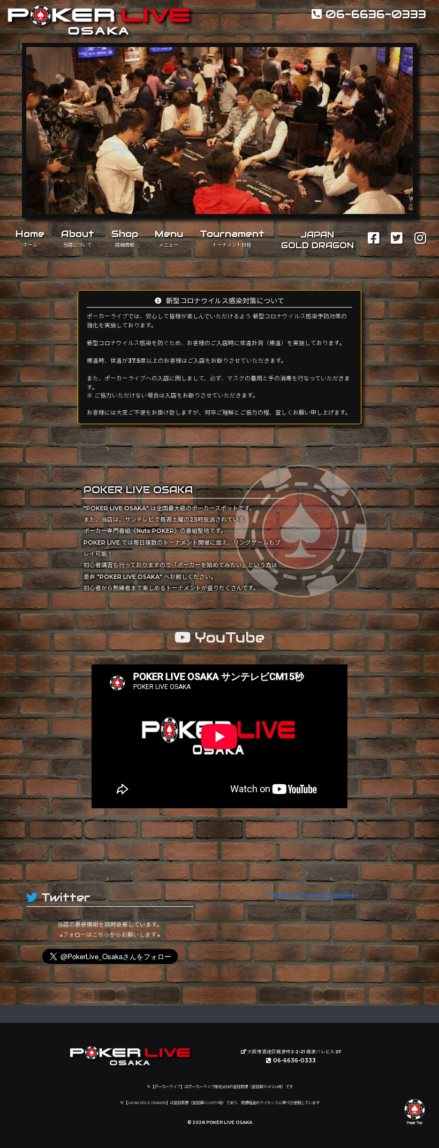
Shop (124, 238)
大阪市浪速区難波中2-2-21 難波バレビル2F (294, 1051)
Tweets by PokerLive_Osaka (311, 895)
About (77, 238)
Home (30, 238)
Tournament (232, 238)
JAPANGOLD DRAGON (317, 239)
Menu (169, 238)
